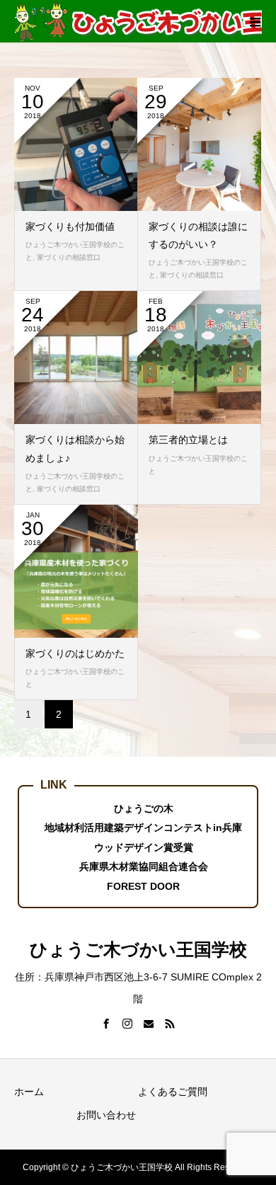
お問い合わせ (106, 1115)
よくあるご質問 (172, 1091)
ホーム (29, 1091)
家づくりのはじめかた (75, 653)
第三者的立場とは (188, 439)
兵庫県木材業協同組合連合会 (143, 866)
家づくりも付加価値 (70, 226)
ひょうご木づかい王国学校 (138, 949)
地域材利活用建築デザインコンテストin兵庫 (143, 827)
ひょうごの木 (143, 808)
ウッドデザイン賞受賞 (143, 847)
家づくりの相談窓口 (68, 257)
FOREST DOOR (143, 886)
